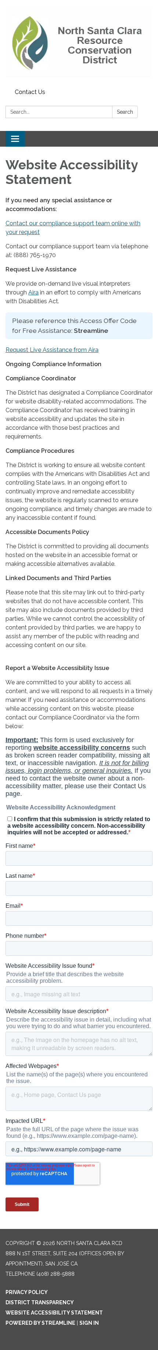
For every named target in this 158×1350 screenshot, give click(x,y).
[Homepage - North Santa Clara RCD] (79, 43)
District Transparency (40, 1302)
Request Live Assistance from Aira (52, 349)
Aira (33, 292)
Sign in (89, 1323)
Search (125, 112)
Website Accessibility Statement (54, 1313)
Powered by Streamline (40, 1323)
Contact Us (30, 92)
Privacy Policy (27, 1292)
